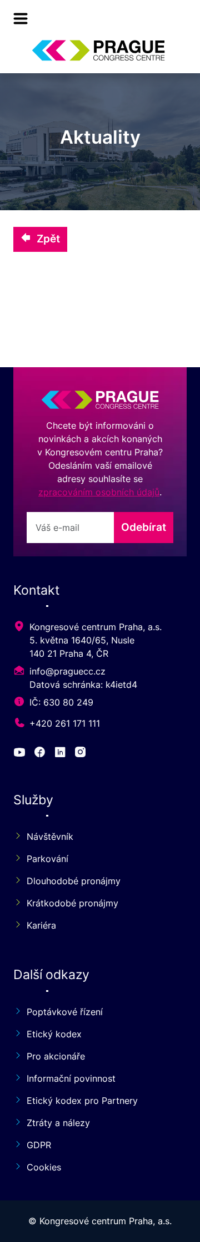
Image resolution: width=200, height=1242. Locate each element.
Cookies (44, 1167)
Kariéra (41, 925)
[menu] (20, 18)
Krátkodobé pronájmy (72, 903)
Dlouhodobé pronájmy (74, 880)
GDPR (39, 1144)
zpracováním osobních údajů (98, 492)
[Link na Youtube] (21, 754)
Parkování (47, 858)
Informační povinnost (71, 1078)
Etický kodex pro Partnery (82, 1100)
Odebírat (143, 527)
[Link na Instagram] (82, 754)
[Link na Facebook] (41, 754)
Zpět (48, 238)
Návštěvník (50, 836)
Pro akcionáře (56, 1056)
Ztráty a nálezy (58, 1122)
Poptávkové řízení (65, 1011)
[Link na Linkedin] (61, 754)
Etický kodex (54, 1034)
